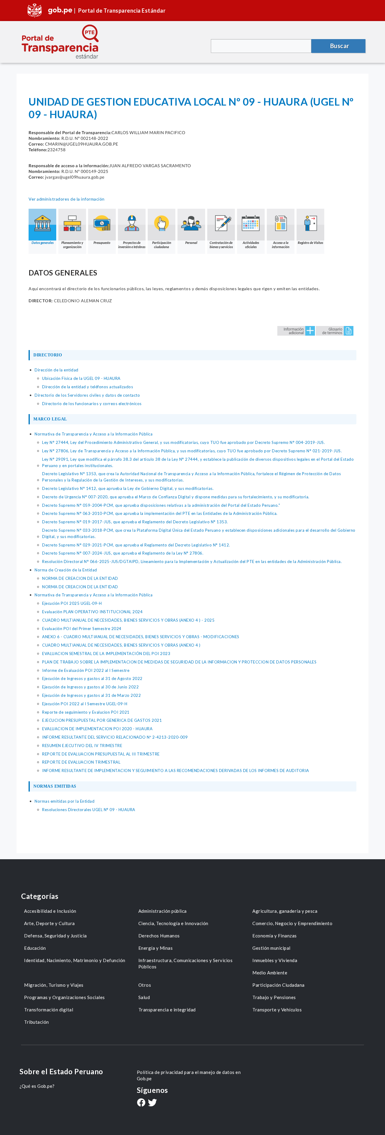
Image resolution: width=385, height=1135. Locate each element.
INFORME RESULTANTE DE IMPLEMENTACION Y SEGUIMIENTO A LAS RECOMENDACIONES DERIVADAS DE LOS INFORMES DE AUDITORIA (175, 770)
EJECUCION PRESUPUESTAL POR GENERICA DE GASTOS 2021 (102, 720)
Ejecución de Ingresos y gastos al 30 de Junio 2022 (90, 686)
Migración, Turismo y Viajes (54, 985)
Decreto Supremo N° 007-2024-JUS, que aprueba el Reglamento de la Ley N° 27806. (122, 553)
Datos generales (43, 243)
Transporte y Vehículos (277, 1009)
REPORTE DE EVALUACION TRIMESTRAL (81, 762)
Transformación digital (48, 1009)
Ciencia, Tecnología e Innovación (173, 923)
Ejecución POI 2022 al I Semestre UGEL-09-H (84, 703)
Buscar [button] (340, 45)
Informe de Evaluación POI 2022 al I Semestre (85, 670)
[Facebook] (141, 1103)
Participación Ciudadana (278, 985)
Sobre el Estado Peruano (61, 1071)
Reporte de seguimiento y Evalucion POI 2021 (86, 712)
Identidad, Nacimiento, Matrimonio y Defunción (74, 960)
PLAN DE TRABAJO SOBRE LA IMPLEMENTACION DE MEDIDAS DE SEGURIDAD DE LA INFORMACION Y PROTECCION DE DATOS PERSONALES (179, 662)
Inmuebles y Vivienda (274, 960)
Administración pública (162, 911)
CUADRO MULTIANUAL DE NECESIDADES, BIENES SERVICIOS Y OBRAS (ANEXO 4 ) (121, 645)
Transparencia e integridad (167, 1009)
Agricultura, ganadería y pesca (284, 911)
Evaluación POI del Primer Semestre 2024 (82, 628)
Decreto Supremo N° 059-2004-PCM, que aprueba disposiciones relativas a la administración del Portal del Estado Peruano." (161, 505)
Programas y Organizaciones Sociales (64, 997)
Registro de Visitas (310, 243)
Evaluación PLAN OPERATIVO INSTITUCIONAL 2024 (92, 611)
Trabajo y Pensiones (274, 997)
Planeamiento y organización (72, 245)
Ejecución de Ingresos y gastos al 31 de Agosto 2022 (92, 678)
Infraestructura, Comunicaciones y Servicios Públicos (185, 963)
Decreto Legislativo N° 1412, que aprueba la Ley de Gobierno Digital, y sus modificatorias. (128, 488)
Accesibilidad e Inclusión (50, 911)
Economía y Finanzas (274, 935)
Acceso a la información (280, 245)
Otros (144, 985)
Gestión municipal (271, 948)
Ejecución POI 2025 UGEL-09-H (72, 603)
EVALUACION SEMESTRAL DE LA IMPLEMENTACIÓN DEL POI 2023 (106, 653)
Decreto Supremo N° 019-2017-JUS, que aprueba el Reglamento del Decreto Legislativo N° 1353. (135, 521)
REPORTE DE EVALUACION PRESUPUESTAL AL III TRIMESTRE (101, 754)
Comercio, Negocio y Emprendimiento (292, 923)
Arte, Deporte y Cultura (49, 923)
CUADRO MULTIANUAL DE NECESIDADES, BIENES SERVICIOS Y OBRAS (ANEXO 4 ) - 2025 (128, 620)
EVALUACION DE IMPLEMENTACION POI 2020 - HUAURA (97, 728)
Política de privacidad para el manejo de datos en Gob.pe (189, 1075)
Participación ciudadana (161, 245)
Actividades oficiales (251, 245)
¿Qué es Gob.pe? (37, 1086)
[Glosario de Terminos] (334, 330)
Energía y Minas (155, 948)
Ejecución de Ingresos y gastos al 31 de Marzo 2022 (91, 695)
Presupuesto (102, 243)
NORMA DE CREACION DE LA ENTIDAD (80, 578)
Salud (144, 997)
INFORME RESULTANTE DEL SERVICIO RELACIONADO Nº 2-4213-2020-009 (115, 737)
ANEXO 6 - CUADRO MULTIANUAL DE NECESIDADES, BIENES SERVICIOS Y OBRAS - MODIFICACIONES (140, 636)
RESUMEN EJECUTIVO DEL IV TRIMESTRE (82, 745)
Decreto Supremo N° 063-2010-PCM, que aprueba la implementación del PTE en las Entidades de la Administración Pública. (160, 513)
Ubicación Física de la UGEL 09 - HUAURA (81, 378)
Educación (35, 948)
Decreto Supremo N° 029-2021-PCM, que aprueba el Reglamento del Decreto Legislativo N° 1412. (136, 545)
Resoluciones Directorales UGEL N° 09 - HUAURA (88, 809)
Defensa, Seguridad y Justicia (55, 935)
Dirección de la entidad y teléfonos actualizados (87, 386)
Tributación (36, 1022)
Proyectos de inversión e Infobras (131, 245)
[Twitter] (152, 1103)
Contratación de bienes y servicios (221, 245)
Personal (191, 243)
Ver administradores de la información (67, 198)
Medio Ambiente (269, 972)
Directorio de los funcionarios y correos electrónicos (92, 403)
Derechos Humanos (159, 935)
